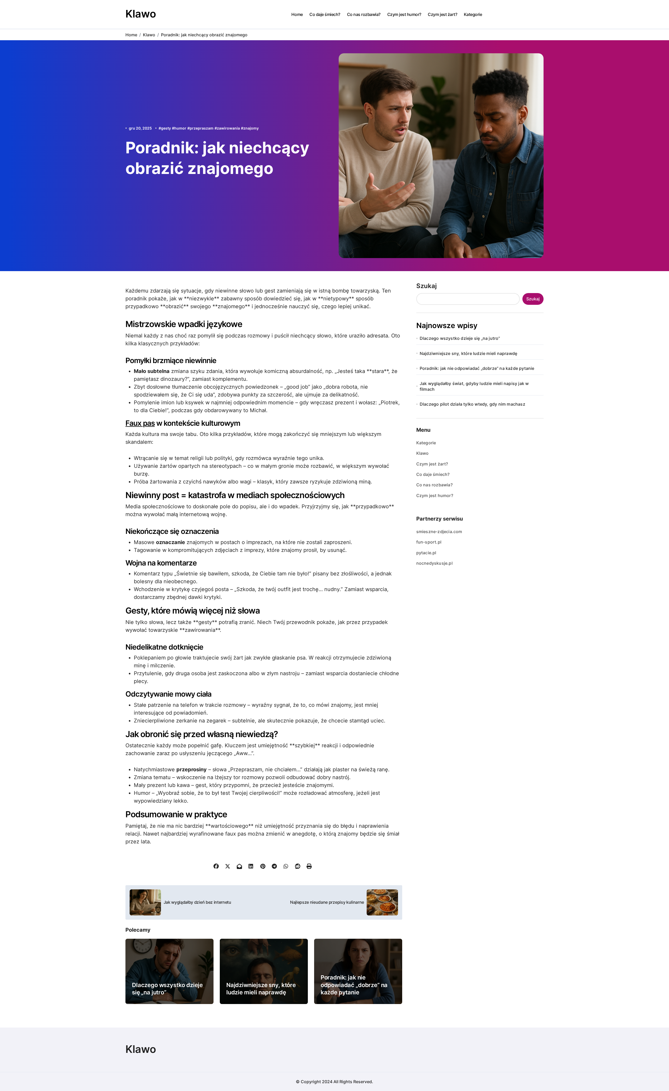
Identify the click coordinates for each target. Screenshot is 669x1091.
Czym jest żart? (442, 14)
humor (180, 128)
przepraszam (202, 128)
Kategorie (473, 14)
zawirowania (228, 128)
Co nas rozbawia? (363, 14)
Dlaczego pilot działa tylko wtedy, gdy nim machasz (472, 404)
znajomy (251, 128)
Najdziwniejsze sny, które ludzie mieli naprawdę (468, 353)
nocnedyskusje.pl (434, 563)
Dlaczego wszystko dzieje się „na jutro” (460, 338)
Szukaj (426, 286)
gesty (166, 128)
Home (297, 14)
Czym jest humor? (404, 14)
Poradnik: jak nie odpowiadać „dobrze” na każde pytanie (354, 985)
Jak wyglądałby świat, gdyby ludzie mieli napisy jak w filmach (474, 386)
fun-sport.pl (428, 542)
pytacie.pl (426, 552)
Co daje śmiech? (324, 14)
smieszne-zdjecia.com (439, 531)
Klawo (140, 13)
